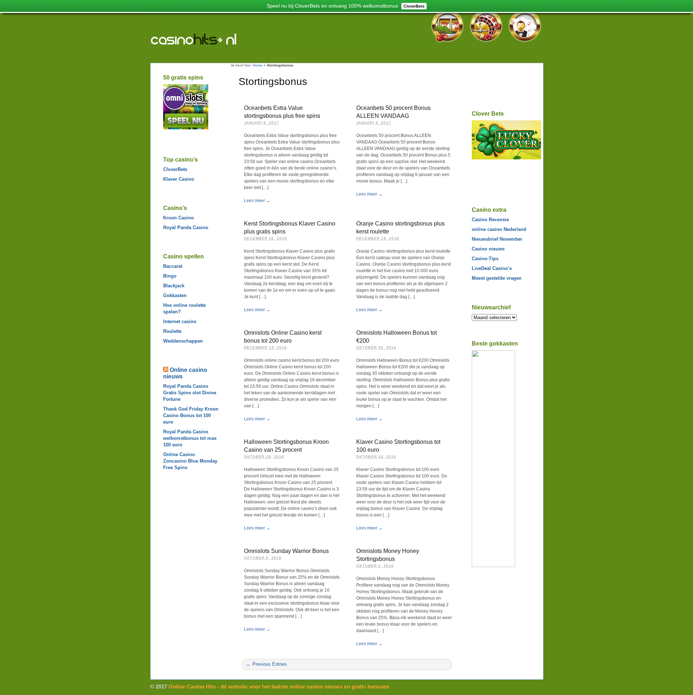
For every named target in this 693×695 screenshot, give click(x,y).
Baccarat (172, 266)
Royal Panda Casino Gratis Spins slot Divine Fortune (189, 392)
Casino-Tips (485, 258)
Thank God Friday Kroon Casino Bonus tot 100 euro (190, 415)
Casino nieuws (488, 249)
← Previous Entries (266, 664)
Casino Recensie (490, 219)
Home (257, 65)
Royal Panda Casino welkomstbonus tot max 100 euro (190, 438)
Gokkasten (175, 295)
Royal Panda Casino (185, 227)
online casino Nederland (499, 229)
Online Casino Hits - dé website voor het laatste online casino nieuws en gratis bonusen (208, 40)
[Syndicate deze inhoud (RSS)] (165, 370)
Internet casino (179, 321)
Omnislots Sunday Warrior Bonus (286, 551)
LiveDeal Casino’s (492, 268)
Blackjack (173, 285)
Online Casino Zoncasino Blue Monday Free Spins (190, 461)
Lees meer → (257, 200)
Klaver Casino (178, 179)
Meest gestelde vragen (497, 278)
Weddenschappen (183, 341)
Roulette (172, 331)
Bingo (169, 276)
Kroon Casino (178, 217)
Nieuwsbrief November (497, 239)
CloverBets (175, 169)
